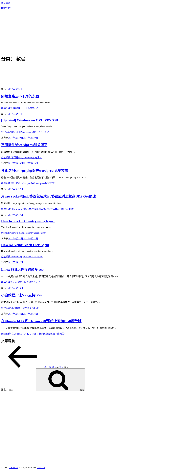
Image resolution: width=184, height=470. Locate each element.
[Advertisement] (92, 32)
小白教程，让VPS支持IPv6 (21, 295)
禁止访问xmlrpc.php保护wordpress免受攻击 (34, 170)
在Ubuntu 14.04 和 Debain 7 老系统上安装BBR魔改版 (41, 321)
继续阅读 (19, 108)
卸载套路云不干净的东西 (20, 96)
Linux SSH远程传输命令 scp (22, 269)
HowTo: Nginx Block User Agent (25, 245)
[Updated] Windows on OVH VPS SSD (29, 120)
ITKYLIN (6, 8)
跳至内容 (5, 3)
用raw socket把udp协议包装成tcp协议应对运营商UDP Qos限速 (48, 196)
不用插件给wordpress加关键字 (24, 145)
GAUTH (41, 467)
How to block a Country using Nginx (28, 221)
